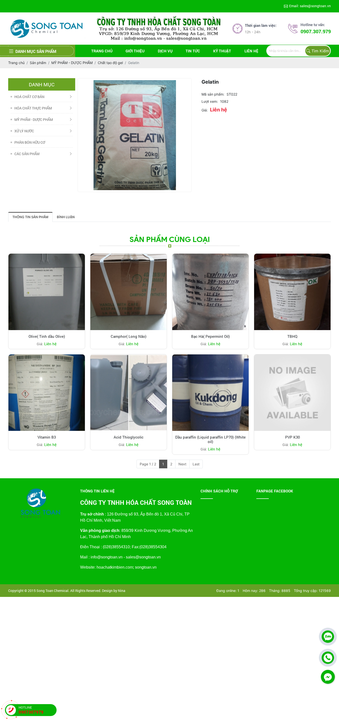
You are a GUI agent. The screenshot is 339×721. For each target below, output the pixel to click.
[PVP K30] (292, 392)
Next (182, 464)
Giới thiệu (135, 50)
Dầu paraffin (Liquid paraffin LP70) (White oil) (210, 439)
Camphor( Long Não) (128, 336)
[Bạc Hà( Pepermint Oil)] (210, 292)
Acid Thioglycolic (128, 437)
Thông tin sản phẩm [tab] (30, 217)
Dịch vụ (165, 50)
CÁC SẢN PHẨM (26, 153)
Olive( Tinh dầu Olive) (47, 336)
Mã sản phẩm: (213, 94)
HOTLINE (31, 710)
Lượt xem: (210, 101)
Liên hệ (251, 50)
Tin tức (193, 50)
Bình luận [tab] (66, 217)
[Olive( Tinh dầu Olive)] (46, 292)
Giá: (205, 110)
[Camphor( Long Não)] (128, 292)
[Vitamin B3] (46, 392)
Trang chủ (101, 50)
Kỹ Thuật (222, 50)
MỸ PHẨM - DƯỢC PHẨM (33, 119)
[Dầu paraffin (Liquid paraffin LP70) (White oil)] (210, 392)
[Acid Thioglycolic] (128, 392)
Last (196, 464)
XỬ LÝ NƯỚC (24, 131)
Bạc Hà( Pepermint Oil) (210, 336)
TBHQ (292, 336)
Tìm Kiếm (320, 50)
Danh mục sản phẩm (35, 51)
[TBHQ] (292, 292)
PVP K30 (292, 437)
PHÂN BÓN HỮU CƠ (29, 142)
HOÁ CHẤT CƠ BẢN (29, 96)
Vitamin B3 (46, 437)
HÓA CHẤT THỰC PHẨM (33, 108)
